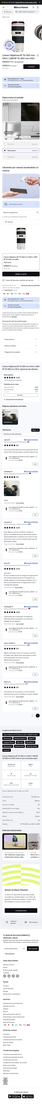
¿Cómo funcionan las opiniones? (14, 399)
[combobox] (21, 212)
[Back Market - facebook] (13, 976)
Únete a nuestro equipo (10, 970)
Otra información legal (10, 1068)
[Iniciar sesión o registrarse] (33, 7)
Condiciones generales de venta (13, 1057)
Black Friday (6, 1045)
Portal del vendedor (9, 1019)
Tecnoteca (6, 1034)
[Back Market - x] (17, 976)
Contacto (6, 986)
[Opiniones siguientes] (38, 716)
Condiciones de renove (10, 1060)
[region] (21, 417)
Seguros (5, 1009)
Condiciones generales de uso (12, 1054)
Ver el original (20, 503)
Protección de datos (9, 1065)
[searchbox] (28, 12)
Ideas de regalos (8, 1042)
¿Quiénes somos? (8, 965)
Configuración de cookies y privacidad (15, 1062)
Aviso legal (6, 1071)
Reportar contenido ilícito (11, 1073)
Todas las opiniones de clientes (12, 1039)
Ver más (14, 317)
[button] (9, 45)
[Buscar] (16, 11)
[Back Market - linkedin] (9, 976)
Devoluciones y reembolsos (11, 994)
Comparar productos (9, 1037)
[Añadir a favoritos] (38, 56)
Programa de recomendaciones (13, 1003)
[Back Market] (21, 7)
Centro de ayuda (8, 988)
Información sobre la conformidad (30, 285)
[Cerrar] (39, 2)
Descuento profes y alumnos (12, 1014)
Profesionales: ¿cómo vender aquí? (14, 1017)
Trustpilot (6, 973)
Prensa (5, 967)
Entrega (5, 991)
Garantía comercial (9, 1006)
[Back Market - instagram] (4, 976)
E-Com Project (8, 290)
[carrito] (38, 7)
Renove (5, 1011)
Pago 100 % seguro (9, 1022)
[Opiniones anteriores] (33, 716)
